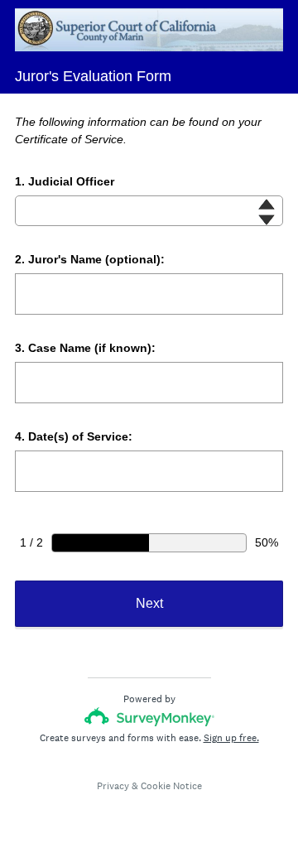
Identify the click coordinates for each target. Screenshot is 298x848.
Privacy (113, 786)
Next (149, 603)
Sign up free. (231, 737)
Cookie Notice (171, 786)
